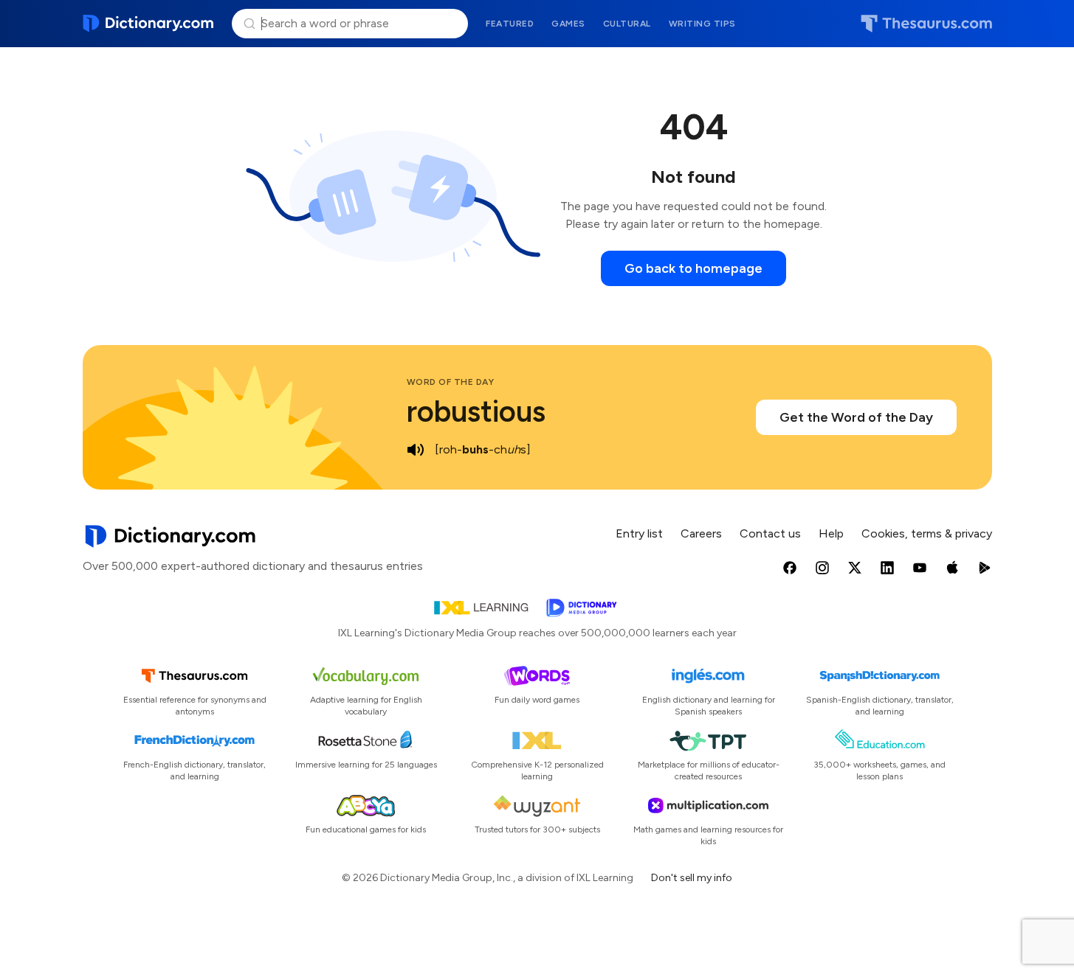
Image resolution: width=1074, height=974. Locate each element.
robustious (476, 411)
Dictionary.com (149, 23)
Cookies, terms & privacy (926, 533)
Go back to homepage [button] (693, 268)
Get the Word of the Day (856, 417)
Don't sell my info (691, 878)
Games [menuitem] (568, 23)
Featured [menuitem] (510, 23)
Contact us (770, 533)
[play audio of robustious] (415, 450)
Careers (701, 533)
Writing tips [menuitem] (702, 23)
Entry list (639, 533)
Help (831, 533)
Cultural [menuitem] (627, 23)
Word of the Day (451, 382)
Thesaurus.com (926, 23)
